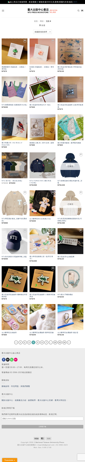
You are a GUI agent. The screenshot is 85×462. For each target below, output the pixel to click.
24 (64, 342)
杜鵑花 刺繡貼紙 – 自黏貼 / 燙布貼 (42, 68)
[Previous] (16, 342)
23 (60, 342)
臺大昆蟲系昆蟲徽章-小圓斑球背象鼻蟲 (42, 296)
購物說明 (5, 386)
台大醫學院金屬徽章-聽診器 (68, 332)
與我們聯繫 (25, 386)
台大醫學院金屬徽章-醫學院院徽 (42, 332)
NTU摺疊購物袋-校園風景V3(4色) (14, 105)
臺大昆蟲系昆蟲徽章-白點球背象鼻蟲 (70, 106)
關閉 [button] (75, 2)
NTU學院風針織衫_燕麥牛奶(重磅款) (14, 220)
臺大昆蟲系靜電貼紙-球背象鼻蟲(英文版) (70, 68)
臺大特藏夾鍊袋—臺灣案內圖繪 (69, 143)
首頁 (36, 21)
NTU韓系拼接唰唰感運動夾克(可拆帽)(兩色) (70, 220)
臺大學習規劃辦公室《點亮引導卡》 (41, 258)
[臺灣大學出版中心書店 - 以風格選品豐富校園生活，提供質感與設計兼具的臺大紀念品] (43, 10)
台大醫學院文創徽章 (9, 332)
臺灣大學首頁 (60, 400)
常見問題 (15, 386)
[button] (3, 10)
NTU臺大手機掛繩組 (65, 294)
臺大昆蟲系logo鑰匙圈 (66, 257)
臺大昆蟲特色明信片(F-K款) (40, 105)
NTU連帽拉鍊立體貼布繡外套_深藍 (70, 182)
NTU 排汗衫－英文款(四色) (12, 181)
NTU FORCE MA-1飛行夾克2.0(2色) (40, 182)
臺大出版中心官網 (45, 400)
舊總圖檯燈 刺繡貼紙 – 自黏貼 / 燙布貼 (14, 68)
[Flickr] (15, 360)
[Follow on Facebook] (4, 360)
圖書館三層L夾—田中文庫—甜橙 (42, 143)
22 (55, 342)
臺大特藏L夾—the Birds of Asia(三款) (12, 144)
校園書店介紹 (20, 400)
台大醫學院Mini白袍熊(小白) (40, 219)
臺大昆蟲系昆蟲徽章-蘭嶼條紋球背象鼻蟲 (14, 296)
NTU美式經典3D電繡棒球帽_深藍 (14, 257)
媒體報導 (32, 400)
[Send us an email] (8, 360)
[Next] (69, 342)
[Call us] (12, 360)
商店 (42, 21)
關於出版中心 (7, 400)
